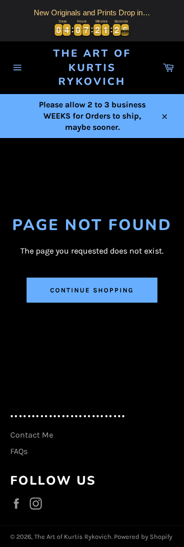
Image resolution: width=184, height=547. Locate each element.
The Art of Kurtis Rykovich (92, 67)
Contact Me (31, 435)
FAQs (19, 451)
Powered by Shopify (143, 536)
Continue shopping (91, 290)
